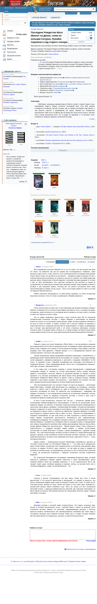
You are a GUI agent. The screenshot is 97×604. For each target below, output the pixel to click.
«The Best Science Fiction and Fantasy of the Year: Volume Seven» (69, 135)
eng (19, 561)
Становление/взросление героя (64, 88)
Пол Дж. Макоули (37, 29)
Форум (9, 59)
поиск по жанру (71, 13)
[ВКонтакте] (88, 247)
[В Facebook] (90, 247)
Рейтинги (10, 45)
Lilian (38, 502)
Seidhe (38, 341)
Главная (10, 31)
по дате (73, 262)
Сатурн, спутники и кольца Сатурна (76, 84)
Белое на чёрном (15, 128)
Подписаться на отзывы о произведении (81, 549)
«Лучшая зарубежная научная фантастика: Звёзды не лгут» (66, 140)
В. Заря (42, 62)
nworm (38, 267)
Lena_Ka (6, 154)
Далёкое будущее (59, 86)
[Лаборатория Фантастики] (35, 9)
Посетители (11, 52)
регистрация (9, 8)
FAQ (37, 561)
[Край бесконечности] (39, 182)
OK (24, 23)
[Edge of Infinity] (39, 212)
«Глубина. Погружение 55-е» (55, 143)
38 (51, 96)
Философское (78, 82)
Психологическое (64, 82)
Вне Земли (56, 84)
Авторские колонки (14, 55)
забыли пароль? (21, 8)
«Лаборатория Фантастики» (53, 572)
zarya (93, 119)
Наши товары (81, 561)
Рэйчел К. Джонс (9, 94)
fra (22, 561)
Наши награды (53, 561)
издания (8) (55, 17)
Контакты (43, 561)
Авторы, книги (21, 34)
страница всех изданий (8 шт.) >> (43, 242)
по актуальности (62, 262)
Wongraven (40, 305)
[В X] (93, 247)
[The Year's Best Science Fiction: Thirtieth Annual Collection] (86, 211)
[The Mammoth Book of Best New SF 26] (54, 233)
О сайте (14, 561)
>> (22, 178)
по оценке (91, 262)
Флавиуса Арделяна (10, 102)
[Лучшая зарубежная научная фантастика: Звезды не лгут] (54, 185)
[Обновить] (25, 125)
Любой (56, 92)
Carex (38, 475)
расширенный (85, 13)
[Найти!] (93, 9)
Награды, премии (13, 41)
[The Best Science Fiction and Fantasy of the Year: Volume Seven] (70, 211)
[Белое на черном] (9, 143)
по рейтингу (81, 262)
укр (24, 561)
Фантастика (58, 78)
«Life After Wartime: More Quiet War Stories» (75, 127)
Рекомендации (12, 48)
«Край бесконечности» (53, 132)
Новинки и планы (13, 38)
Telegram (72, 561)
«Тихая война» (53, 54)
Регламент (31, 561)
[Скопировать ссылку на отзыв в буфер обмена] (34, 267)
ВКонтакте (63, 561)
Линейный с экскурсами (63, 90)
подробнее (81, 41)
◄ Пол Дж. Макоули (39, 17)
